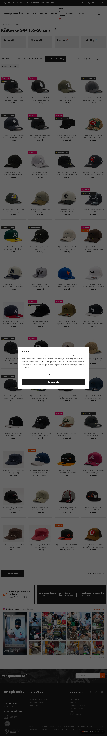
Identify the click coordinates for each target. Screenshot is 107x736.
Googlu (41, 362)
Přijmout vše (53, 382)
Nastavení (53, 375)
